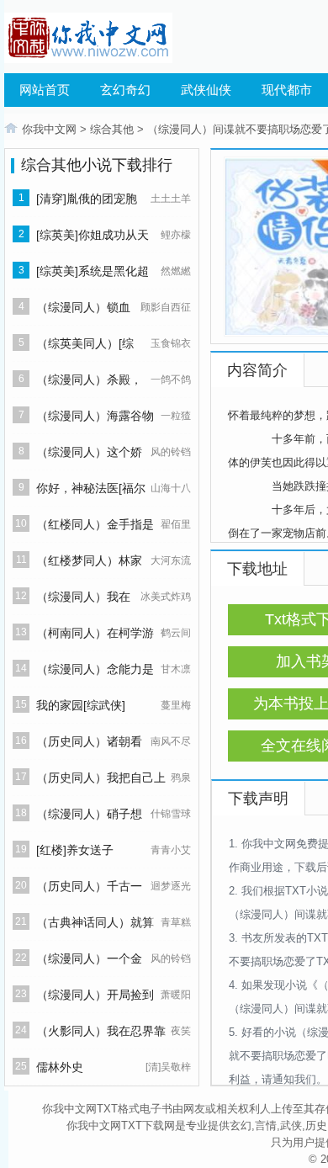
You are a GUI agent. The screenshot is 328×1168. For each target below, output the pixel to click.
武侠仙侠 (206, 89)
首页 (11, 128)
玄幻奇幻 (125, 89)
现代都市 (287, 89)
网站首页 (44, 89)
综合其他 (112, 129)
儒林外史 (59, 1067)
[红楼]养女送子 (75, 850)
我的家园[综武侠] (80, 705)
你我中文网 (49, 129)
